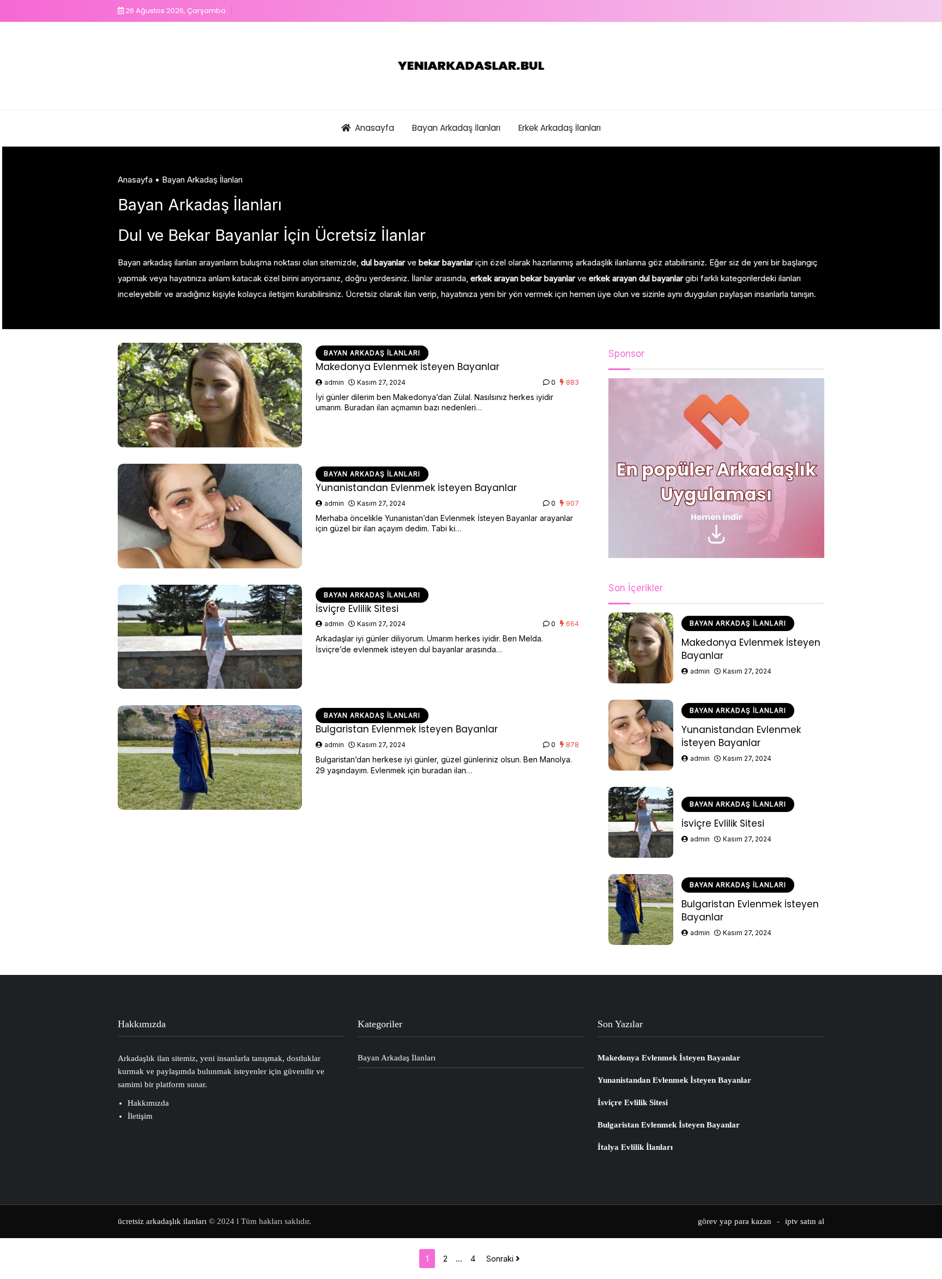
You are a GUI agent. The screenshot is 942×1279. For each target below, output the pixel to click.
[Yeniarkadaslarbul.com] (471, 66)
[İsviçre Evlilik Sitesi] (210, 637)
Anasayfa (374, 128)
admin (334, 382)
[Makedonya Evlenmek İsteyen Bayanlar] (210, 395)
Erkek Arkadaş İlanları (559, 128)
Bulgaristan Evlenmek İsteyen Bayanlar (407, 729)
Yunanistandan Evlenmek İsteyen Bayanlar (416, 487)
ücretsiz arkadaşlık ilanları (162, 1221)
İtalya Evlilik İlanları (635, 1147)
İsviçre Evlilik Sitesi (357, 608)
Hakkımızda (148, 1103)
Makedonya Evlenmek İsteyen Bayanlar (407, 366)
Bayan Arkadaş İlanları (456, 128)
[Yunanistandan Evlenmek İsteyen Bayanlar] (210, 516)
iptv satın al (804, 1221)
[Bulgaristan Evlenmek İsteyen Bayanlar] (210, 757)
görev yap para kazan (734, 1221)
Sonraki (501, 1258)
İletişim (140, 1116)
